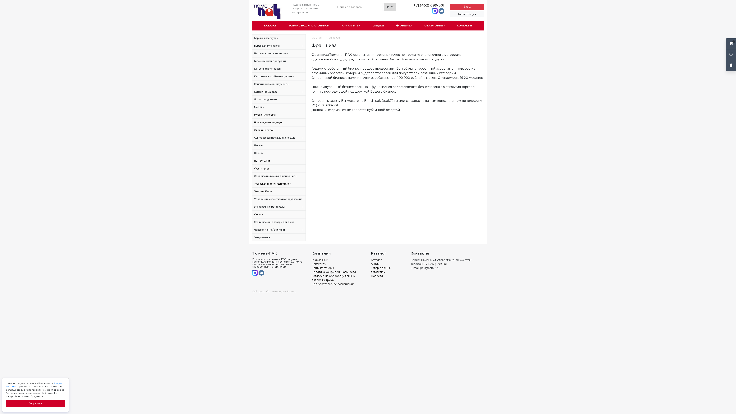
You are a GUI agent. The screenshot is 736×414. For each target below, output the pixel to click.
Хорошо (35, 403)
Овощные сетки (264, 130)
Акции (375, 264)
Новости (377, 276)
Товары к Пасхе (263, 191)
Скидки (378, 25)
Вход (467, 6)
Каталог (270, 25)
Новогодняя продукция (268, 122)
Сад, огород (261, 168)
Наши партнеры (322, 268)
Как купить (350, 25)
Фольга (258, 214)
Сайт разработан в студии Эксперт (275, 291)
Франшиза (404, 25)
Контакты (464, 25)
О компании (433, 25)
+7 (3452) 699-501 (435, 264)
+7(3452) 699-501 (429, 5)
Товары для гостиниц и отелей (272, 183)
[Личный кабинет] (731, 65)
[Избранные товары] (731, 54)
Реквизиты (318, 264)
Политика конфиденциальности (333, 272)
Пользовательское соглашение (333, 284)
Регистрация (467, 14)
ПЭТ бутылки (262, 160)
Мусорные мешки (265, 114)
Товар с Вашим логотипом (309, 25)
